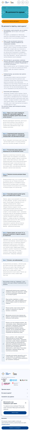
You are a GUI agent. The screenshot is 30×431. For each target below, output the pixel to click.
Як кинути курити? (6, 393)
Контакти (4, 418)
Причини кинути (6, 389)
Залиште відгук (15, 412)
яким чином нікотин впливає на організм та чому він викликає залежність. (15, 309)
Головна (4, 7)
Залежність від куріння (8, 396)
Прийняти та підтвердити (15, 427)
